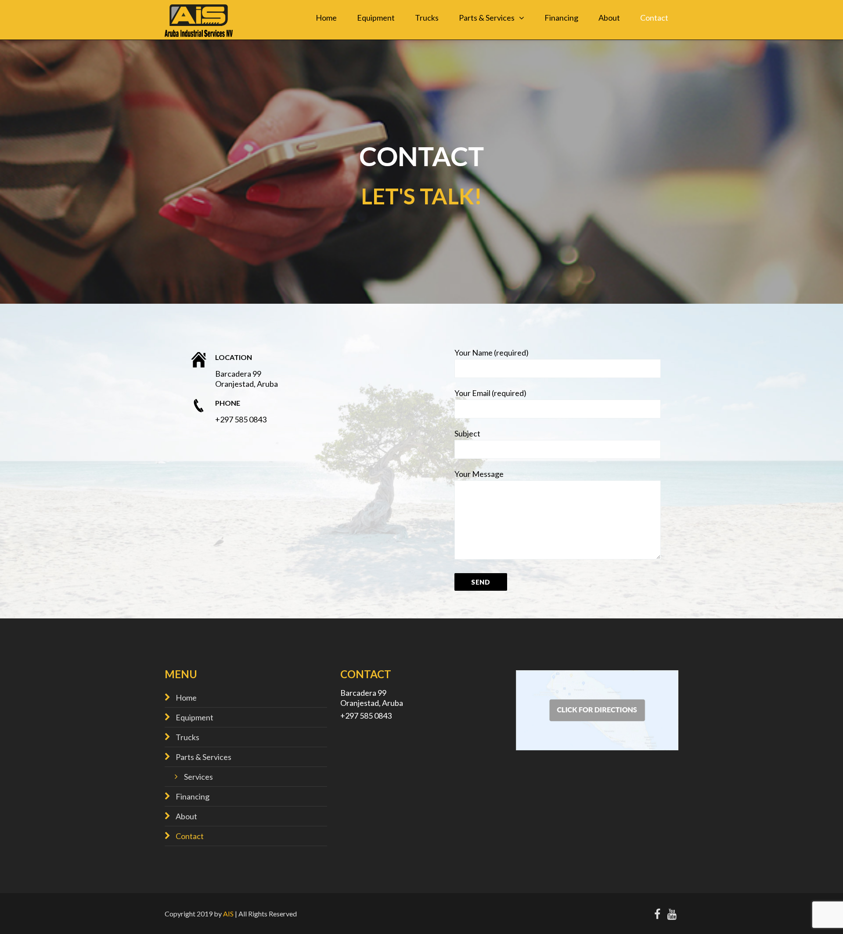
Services (198, 776)
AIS (228, 913)
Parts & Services (487, 17)
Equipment (376, 17)
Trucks (427, 17)
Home (326, 17)
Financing (561, 17)
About (609, 17)
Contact (654, 17)
